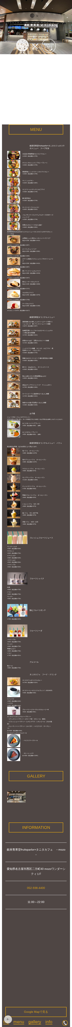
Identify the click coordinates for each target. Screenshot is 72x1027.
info (48, 1021)
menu (18, 1021)
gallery (34, 1021)
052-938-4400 (36, 887)
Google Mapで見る (36, 1011)
